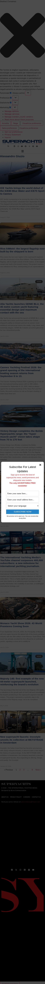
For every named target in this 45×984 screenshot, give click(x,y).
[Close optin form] (40, 465)
